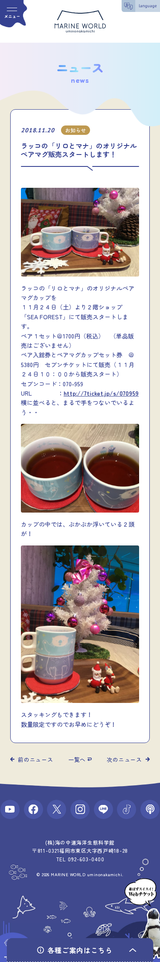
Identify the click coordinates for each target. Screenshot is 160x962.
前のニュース (35, 759)
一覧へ (77, 759)
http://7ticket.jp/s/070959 (101, 393)
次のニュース (124, 759)
